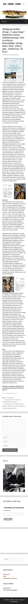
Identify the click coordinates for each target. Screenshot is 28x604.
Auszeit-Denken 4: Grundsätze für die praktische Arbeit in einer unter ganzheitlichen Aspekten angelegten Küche (13, 406)
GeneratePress (14, 601)
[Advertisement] (13, 540)
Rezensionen (10, 397)
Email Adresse (7, 510)
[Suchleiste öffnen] (25, 21)
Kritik (5, 397)
